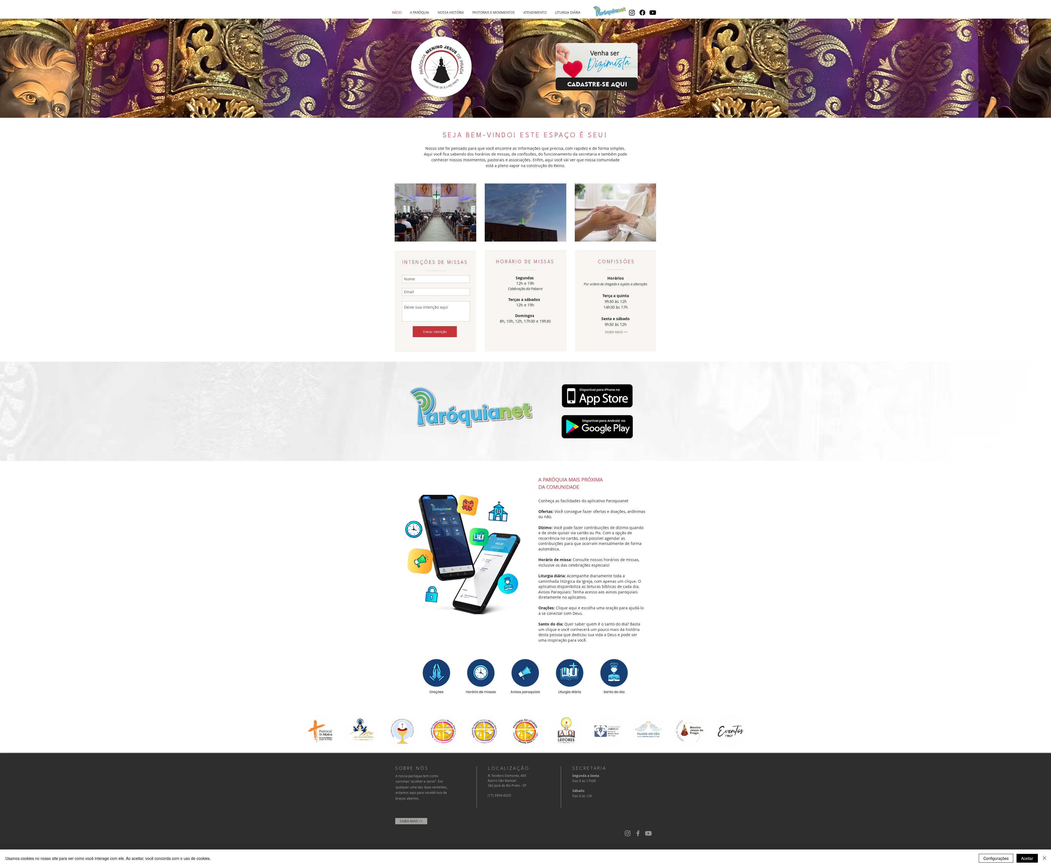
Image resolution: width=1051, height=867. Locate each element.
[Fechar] (1044, 858)
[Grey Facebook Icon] (638, 833)
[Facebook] (642, 12)
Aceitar (1027, 858)
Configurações (996, 858)
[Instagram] (632, 12)
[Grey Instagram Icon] (627, 833)
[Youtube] (653, 12)
